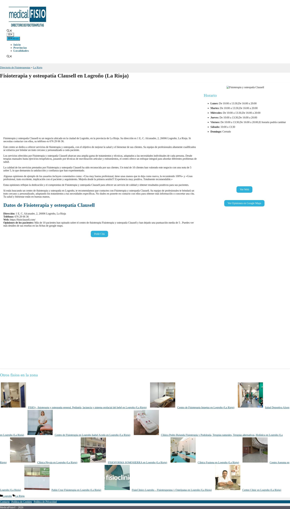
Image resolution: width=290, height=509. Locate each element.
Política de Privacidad (45, 501)
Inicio (17, 44)
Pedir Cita (99, 233)
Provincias (20, 47)
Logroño (7, 496)
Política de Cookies (21, 501)
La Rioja (37, 67)
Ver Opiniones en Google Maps (244, 203)
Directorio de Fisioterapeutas (15, 67)
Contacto (5, 501)
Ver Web (244, 189)
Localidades (21, 50)
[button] (9, 31)
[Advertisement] (100, 110)
